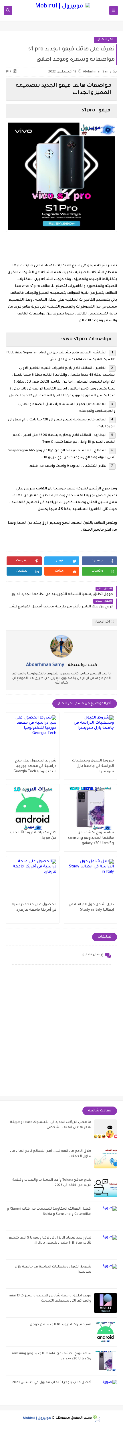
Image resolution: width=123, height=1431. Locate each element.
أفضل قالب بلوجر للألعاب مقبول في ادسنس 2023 (51, 1383)
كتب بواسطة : (61, 665)
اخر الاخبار (105, 40)
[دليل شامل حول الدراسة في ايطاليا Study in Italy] (90, 880)
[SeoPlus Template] (96, 1418)
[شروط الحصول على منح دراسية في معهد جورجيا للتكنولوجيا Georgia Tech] (32, 736)
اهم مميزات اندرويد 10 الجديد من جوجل (60, 1325)
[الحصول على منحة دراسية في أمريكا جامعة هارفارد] (32, 880)
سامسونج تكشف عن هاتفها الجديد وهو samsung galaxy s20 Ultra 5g (91, 838)
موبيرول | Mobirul (37, 1418)
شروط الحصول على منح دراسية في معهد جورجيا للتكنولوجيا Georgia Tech (34, 766)
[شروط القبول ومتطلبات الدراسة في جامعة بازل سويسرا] (90, 736)
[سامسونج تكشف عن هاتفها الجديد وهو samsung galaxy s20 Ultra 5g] (90, 808)
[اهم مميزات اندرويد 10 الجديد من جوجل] (32, 808)
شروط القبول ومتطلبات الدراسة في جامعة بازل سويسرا (93, 766)
